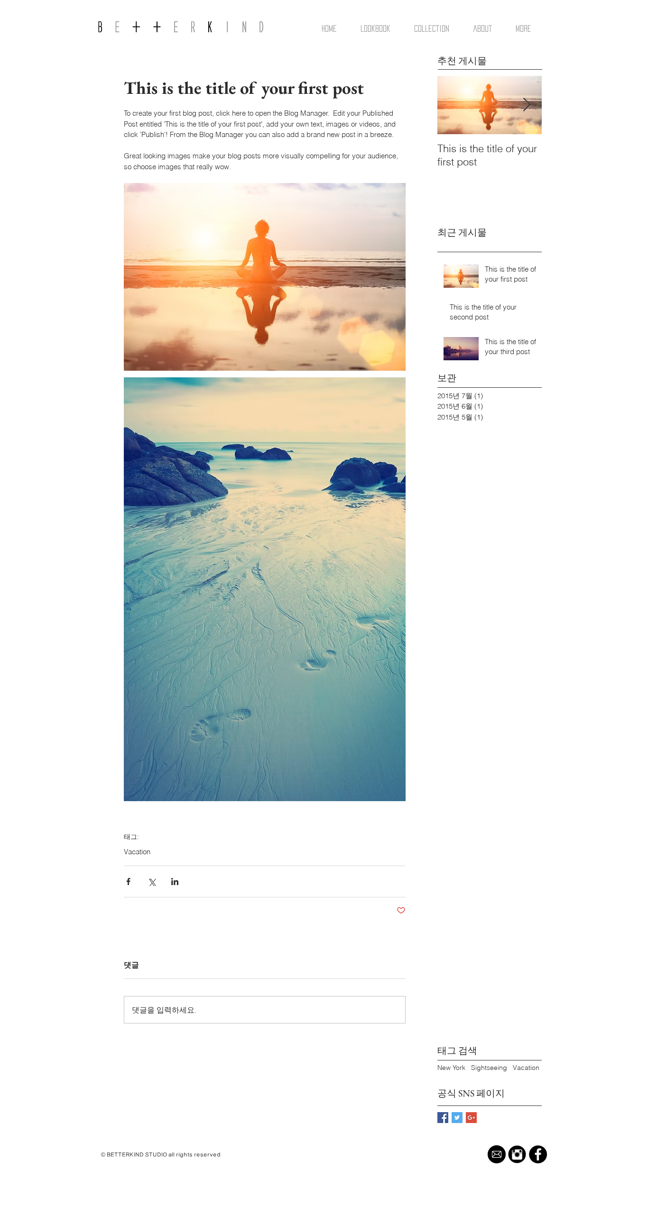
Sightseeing (489, 1067)
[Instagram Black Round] (517, 1154)
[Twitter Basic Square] (457, 1117)
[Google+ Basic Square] (471, 1117)
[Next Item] (526, 105)
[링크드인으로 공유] (174, 881)
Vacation (137, 852)
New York (451, 1067)
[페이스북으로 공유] (128, 881)
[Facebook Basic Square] (442, 1117)
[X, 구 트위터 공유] (151, 881)
